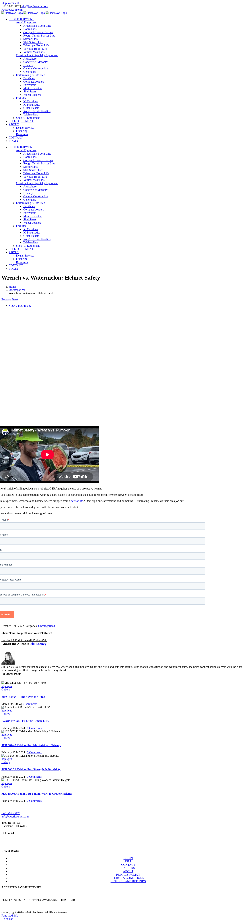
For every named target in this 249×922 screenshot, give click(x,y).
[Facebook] (2, 842)
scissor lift (77, 500)
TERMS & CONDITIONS (128, 877)
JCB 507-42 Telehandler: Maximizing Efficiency (31, 745)
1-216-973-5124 (10, 813)
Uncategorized (46, 625)
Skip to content (10, 3)
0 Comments (30, 703)
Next (15, 299)
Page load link (9, 915)
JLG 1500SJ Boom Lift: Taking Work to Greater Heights (36, 793)
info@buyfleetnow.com (34, 6)
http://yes (6, 686)
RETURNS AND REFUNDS (128, 881)
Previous (6, 299)
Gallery (5, 689)
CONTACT (128, 864)
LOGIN (128, 858)
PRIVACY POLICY (128, 874)
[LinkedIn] (5, 842)
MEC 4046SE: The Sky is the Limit (23, 696)
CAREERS (128, 868)
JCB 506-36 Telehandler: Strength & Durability (31, 769)
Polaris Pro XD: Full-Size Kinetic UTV (25, 720)
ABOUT (128, 871)
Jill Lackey (38, 644)
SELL (128, 861)
